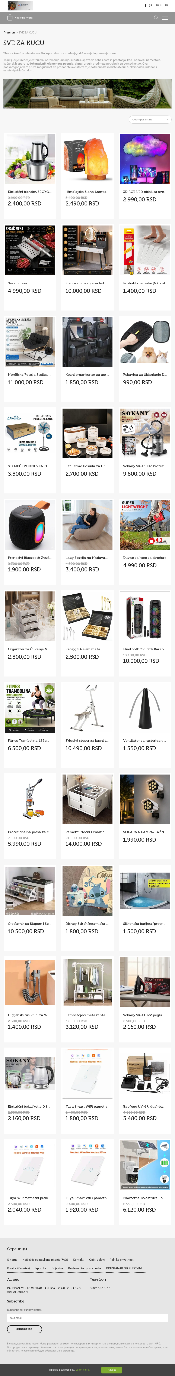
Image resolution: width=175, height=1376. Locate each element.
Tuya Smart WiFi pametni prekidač (87, 1106)
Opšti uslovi (97, 1259)
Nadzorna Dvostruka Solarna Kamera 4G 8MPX (145, 1198)
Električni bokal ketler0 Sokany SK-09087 (30, 1106)
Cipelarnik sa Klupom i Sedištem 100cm (30, 924)
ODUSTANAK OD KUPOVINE (124, 1268)
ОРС (157, 1343)
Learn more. (83, 1369)
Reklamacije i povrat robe (84, 1268)
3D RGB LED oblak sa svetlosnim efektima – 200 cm (145, 192)
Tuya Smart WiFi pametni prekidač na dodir (87, 1198)
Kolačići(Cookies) (18, 1268)
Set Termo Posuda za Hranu (87, 466)
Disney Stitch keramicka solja (87, 924)
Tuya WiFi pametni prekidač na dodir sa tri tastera (30, 1198)
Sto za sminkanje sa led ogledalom (87, 283)
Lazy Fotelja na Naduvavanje (87, 558)
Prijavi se (57, 1268)
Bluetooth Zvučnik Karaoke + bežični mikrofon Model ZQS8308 (145, 649)
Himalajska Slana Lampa (86, 192)
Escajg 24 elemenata (83, 649)
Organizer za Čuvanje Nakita (30, 649)
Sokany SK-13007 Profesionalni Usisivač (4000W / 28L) (145, 466)
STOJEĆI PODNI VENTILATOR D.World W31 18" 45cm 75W (30, 466)
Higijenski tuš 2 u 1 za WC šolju (30, 1015)
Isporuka (41, 1268)
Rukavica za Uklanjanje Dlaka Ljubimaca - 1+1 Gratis (145, 375)
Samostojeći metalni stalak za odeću (87, 1015)
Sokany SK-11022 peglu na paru (145, 1015)
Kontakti (78, 1259)
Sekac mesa (17, 283)
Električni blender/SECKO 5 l (30, 192)
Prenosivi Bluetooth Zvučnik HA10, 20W (30, 558)
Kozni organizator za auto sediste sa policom (87, 375)
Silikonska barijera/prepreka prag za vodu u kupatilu (145, 924)
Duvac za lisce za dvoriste (144, 558)
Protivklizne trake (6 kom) (144, 283)
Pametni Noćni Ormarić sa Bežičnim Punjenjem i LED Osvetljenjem (87, 832)
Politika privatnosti (121, 1259)
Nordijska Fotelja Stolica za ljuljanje (30, 375)
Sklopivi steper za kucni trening (87, 741)
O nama (12, 1259)
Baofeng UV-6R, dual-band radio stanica (145, 1106)
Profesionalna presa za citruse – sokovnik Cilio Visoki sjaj (30, 832)
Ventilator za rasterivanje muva (145, 741)
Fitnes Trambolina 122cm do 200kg (30, 741)
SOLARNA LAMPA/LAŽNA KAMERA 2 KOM (145, 832)
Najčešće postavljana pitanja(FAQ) (45, 1259)
